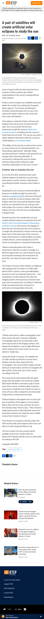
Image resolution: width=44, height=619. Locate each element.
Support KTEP (8, 584)
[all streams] (41, 616)
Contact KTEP (8, 593)
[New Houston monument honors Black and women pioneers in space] (10, 493)
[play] (3, 616)
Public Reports (8, 597)
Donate (37, 3)
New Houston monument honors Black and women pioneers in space (27, 492)
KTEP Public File (9, 588)
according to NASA (23, 140)
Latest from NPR (14, 449)
